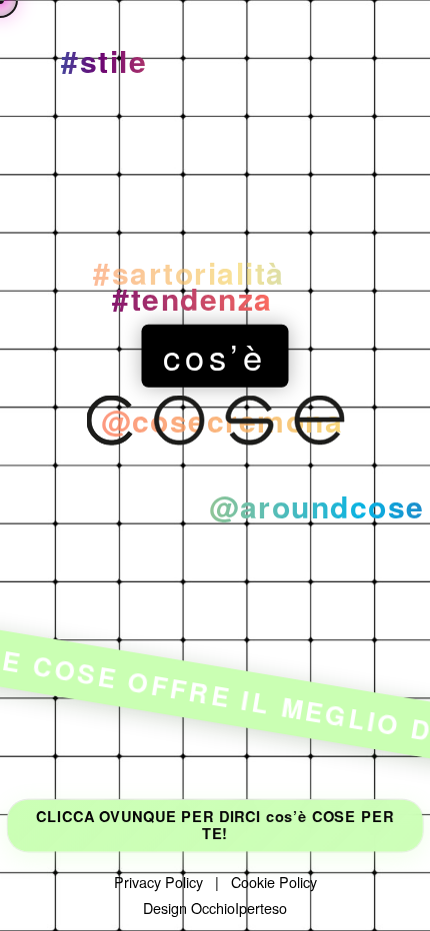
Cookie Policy (274, 881)
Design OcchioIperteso (215, 907)
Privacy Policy (158, 881)
